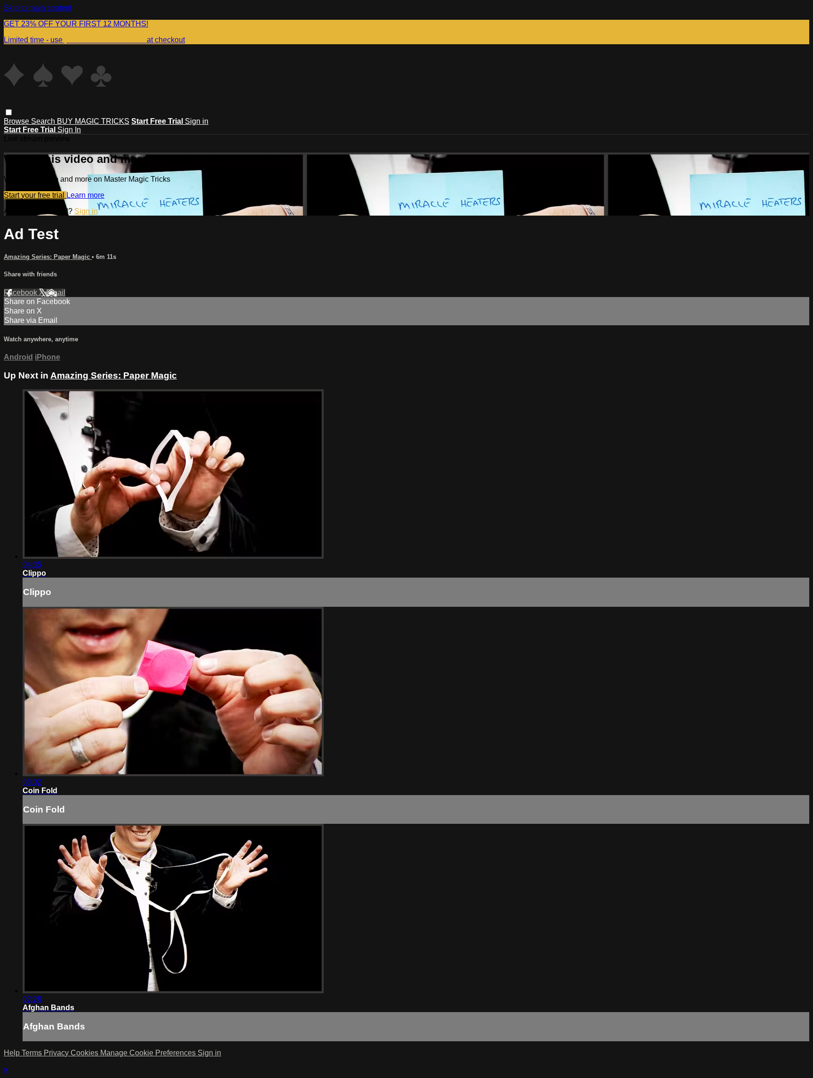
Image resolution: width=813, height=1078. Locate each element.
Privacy (57, 1053)
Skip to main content (38, 8)
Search (44, 121)
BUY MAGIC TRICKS (93, 121)
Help (13, 1053)
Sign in (196, 121)
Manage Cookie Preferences (149, 1053)
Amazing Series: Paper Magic (48, 256)
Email (55, 293)
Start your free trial (35, 195)
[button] (9, 112)
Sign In (69, 130)
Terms (33, 1053)
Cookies (85, 1053)
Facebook (21, 293)
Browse (17, 121)
